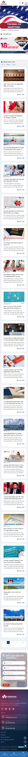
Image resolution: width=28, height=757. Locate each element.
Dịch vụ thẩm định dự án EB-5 (7, 739)
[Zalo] (25, 745)
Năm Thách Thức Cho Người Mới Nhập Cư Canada (13, 85)
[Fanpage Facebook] (25, 741)
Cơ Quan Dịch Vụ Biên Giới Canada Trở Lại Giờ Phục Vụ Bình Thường (14, 339)
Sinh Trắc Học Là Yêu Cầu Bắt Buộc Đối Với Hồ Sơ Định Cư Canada (13, 307)
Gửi (7, 685)
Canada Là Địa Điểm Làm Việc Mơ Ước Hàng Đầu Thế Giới (14, 180)
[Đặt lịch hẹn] (25, 737)
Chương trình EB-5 (5, 737)
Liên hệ (2, 742)
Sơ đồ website (14, 749)
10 (22, 642)
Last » (9, 645)
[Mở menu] (26, 3)
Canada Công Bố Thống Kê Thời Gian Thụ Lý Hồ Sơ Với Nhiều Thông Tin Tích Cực (13, 561)
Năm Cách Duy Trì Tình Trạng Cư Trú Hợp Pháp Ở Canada (13, 529)
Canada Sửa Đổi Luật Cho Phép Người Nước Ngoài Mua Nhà (13, 371)
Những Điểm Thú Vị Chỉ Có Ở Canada (12, 593)
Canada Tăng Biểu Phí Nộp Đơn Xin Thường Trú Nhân (13, 117)
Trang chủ (3, 30)
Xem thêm (21, 94)
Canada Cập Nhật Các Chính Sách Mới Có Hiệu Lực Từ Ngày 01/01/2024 (14, 212)
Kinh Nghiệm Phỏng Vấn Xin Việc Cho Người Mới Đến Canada (13, 275)
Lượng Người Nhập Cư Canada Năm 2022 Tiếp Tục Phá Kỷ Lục (13, 434)
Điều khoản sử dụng (5, 749)
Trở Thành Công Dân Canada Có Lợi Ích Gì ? (13, 244)
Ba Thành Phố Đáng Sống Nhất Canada (13, 625)
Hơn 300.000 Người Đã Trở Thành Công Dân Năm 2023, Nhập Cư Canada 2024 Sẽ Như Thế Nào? (14, 148)
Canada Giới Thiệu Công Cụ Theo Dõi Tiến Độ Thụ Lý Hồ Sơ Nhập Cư (13, 466)
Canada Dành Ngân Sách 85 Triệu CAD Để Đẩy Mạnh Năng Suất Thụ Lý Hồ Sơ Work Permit (14, 498)
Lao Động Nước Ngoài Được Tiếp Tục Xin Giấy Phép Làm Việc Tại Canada (13, 402)
